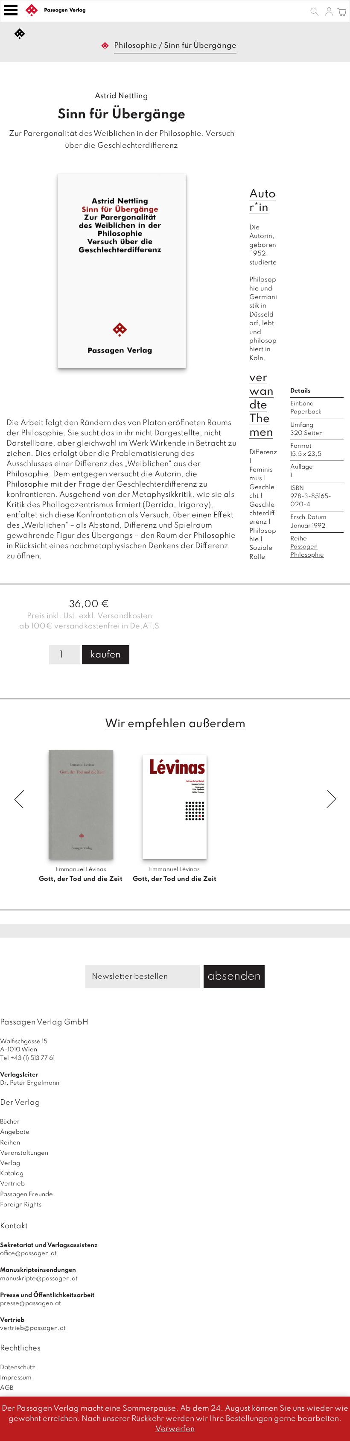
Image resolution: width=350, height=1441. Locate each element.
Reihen (10, 1143)
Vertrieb (12, 1184)
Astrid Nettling (121, 96)
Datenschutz (17, 1368)
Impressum (16, 1378)
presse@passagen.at (30, 1303)
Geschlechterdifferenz (262, 514)
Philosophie (135, 46)
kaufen (105, 655)
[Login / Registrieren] (329, 11)
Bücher (10, 1122)
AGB (6, 1388)
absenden (234, 976)
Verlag (10, 1163)
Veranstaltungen (24, 1153)
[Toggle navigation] (10, 10)
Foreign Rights (20, 1205)
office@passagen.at (28, 1253)
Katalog (11, 1174)
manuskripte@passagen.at (39, 1279)
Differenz (263, 452)
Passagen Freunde (26, 1194)
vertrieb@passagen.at (33, 1328)
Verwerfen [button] (175, 1429)
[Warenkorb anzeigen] (342, 11)
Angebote (14, 1132)
